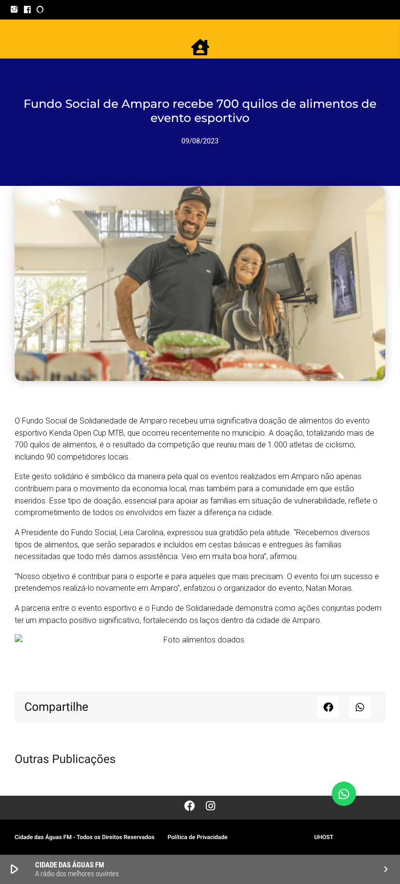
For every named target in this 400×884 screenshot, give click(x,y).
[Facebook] (27, 10)
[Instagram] (14, 10)
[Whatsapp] (344, 794)
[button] (328, 707)
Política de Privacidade (197, 837)
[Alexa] (40, 10)
